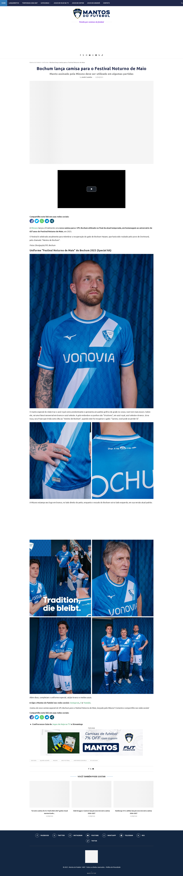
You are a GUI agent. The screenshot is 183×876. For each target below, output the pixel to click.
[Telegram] (96, 55)
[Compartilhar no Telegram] (47, 221)
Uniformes (45, 62)
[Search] (182, 3)
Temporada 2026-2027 (29, 3)
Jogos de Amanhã (93, 3)
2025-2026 (33, 760)
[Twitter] (83, 55)
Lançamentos (14, 3)
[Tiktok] (102, 55)
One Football (65, 760)
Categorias (45, 3)
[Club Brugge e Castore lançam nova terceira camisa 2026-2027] (92, 794)
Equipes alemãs (44, 760)
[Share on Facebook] (88, 769)
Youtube (86, 703)
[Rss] (99, 55)
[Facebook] (80, 55)
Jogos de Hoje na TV (61, 3)
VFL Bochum (94, 760)
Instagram (74, 703)
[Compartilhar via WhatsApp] (42, 221)
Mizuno (34, 228)
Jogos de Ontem (78, 3)
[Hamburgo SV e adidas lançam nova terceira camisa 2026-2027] (133, 794)
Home (4, 3)
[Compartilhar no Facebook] (32, 221)
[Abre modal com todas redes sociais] (52, 221)
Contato (106, 3)
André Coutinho (87, 77)
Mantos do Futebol (35, 62)
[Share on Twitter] (91, 769)
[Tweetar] (37, 221)
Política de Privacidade (113, 867)
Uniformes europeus (80, 760)
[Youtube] (89, 55)
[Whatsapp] (93, 55)
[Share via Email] (93, 769)
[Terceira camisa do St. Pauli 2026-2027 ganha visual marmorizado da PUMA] (49, 794)
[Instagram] (86, 55)
